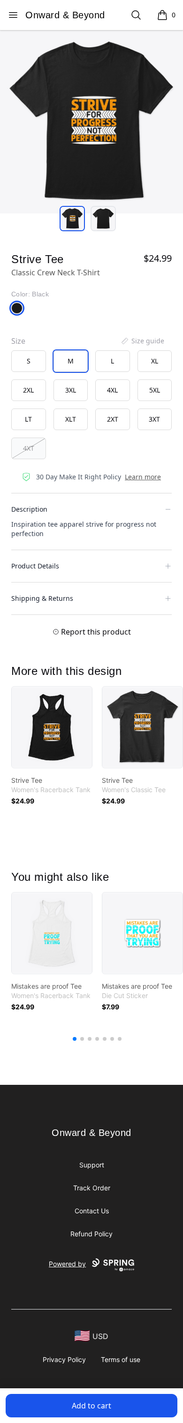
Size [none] (18, 341)
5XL (154, 390)
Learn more (143, 476)
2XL (28, 390)
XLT (70, 419)
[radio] (28, 361)
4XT (28, 448)
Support (91, 1165)
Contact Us (92, 1211)
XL (154, 360)
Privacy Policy (64, 1359)
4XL (112, 390)
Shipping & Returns (42, 598)
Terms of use (120, 1359)
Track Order (91, 1188)
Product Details (35, 565)
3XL (70, 390)
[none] (142, 341)
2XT (112, 419)
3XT (154, 419)
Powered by (67, 1264)
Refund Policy (91, 1234)
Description (29, 509)
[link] (52, 727)
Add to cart (91, 1405)
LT (28, 419)
